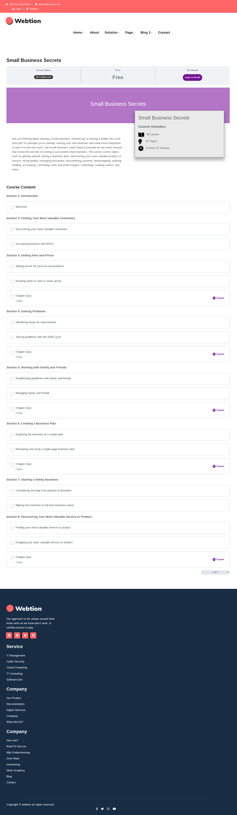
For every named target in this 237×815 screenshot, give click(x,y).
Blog (9, 776)
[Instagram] (108, 809)
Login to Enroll (192, 77)
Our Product (13, 698)
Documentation (15, 704)
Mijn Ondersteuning (18, 752)
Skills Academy (15, 770)
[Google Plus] (17, 635)
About (94, 32)
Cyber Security (15, 661)
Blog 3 (145, 32)
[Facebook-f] (96, 809)
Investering (13, 764)
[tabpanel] (118, 133)
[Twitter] (25, 635)
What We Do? (14, 722)
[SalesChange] (31, 21)
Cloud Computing (16, 667)
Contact (164, 32)
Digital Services (15, 710)
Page (129, 32)
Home (77, 32)
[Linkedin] (33, 635)
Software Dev (14, 679)
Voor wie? (12, 740)
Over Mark (12, 758)
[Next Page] (228, 572)
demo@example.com (50, 4)
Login (18, 8)
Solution (111, 32)
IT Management (15, 655)
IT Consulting (14, 673)
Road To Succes (16, 746)
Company (12, 716)
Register (33, 8)
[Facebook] (9, 635)
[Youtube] (113, 809)
